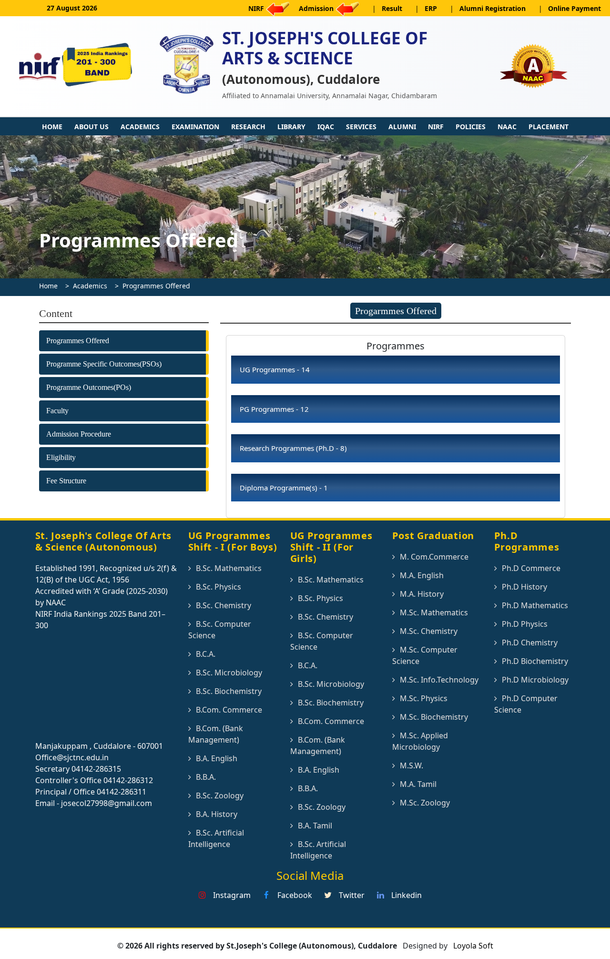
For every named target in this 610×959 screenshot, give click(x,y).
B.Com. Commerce (229, 709)
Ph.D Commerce (531, 568)
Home (52, 126)
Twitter (351, 895)
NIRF (436, 126)
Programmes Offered (156, 285)
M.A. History (422, 594)
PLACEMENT (549, 126)
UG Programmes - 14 (275, 369)
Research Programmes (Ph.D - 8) (293, 448)
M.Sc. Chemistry (429, 631)
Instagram (231, 895)
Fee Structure (66, 481)
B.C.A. (205, 654)
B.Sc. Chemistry (223, 605)
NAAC (507, 126)
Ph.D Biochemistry (535, 661)
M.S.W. (411, 765)
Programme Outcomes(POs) (88, 387)
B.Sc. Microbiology (229, 672)
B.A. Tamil (315, 825)
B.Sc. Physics (218, 587)
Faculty (57, 411)
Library (291, 126)
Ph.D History (524, 587)
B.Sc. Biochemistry (229, 691)
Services (361, 126)
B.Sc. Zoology (220, 795)
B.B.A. (206, 777)
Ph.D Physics (525, 624)
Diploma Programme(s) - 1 (284, 487)
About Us (91, 126)
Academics (140, 126)
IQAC (325, 126)
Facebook (293, 895)
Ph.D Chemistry (530, 642)
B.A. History (216, 814)
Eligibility (61, 457)
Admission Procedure (78, 434)
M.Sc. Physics (423, 698)
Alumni (402, 126)
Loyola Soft (472, 945)
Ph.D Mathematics (535, 605)
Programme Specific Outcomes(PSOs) (104, 364)
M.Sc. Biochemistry (434, 717)
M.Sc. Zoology (425, 802)
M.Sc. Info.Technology (439, 679)
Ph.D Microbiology (535, 679)
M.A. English (422, 575)
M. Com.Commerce (434, 556)
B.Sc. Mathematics (229, 568)
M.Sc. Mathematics (434, 612)
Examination (195, 126)
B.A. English (216, 758)
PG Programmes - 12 (274, 409)
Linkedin (405, 895)
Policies (471, 126)
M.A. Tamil (418, 784)
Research (248, 126)
